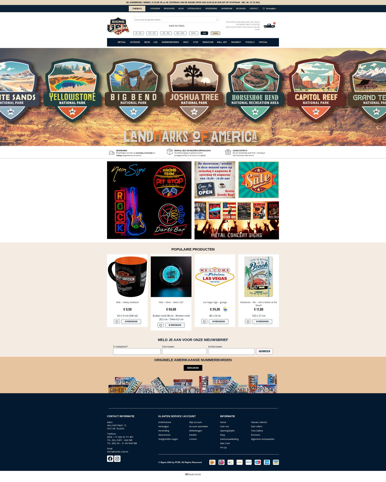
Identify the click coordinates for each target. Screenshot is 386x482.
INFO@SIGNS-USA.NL (117, 451)
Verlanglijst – (271, 9)
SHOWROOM (226, 9)
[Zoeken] (217, 20)
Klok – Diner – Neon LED (171, 302)
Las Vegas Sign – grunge (215, 302)
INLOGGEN (241, 9)
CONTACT (254, 9)
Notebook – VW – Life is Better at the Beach (258, 304)
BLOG (181, 9)
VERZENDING (211, 9)
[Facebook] (110, 459)
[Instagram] (117, 459)
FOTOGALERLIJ (194, 9)
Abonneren (264, 351)
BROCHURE (169, 9)
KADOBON (155, 9)
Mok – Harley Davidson (127, 302)
